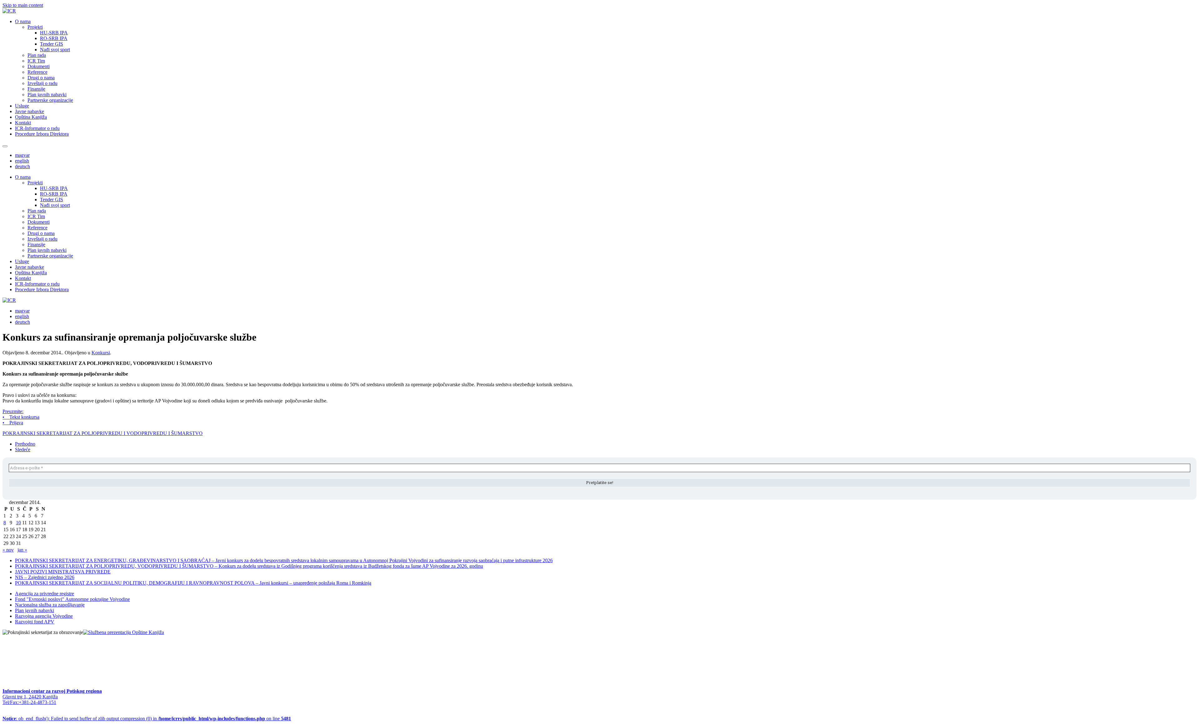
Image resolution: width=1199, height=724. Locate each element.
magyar (22, 155)
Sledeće (22, 449)
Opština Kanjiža (31, 117)
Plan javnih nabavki (47, 94)
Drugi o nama (41, 77)
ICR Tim (36, 60)
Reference (37, 72)
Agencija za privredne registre (44, 593)
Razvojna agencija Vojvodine (44, 616)
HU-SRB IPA (54, 32)
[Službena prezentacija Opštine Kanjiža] (123, 632)
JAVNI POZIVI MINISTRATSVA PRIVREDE (63, 571)
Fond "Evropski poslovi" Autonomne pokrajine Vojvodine (72, 599)
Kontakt (23, 122)
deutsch (22, 166)
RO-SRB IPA (53, 38)
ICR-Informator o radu (37, 128)
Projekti (35, 27)
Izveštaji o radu (42, 83)
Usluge (22, 105)
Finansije (36, 89)
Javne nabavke (29, 111)
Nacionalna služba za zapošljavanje (50, 604)
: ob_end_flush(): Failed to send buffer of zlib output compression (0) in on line (146, 718)
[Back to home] (9, 10)
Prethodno (25, 444)
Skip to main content (22, 5)
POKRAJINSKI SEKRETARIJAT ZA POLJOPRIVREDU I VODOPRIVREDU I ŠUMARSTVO (102, 433)
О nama (23, 21)
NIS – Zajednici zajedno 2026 (44, 577)
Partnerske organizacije (50, 100)
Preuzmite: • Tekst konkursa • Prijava (20, 417)
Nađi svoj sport (55, 49)
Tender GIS (51, 44)
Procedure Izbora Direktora (42, 134)
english (22, 160)
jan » (22, 549)
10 (18, 522)
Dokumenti (38, 66)
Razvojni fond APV (34, 621)
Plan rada (36, 55)
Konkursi (100, 352)
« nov (8, 549)
